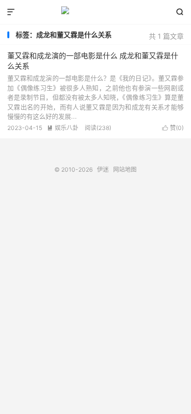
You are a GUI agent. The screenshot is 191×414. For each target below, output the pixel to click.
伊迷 (95, 12)
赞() (173, 127)
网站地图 (125, 169)
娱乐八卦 (62, 127)
